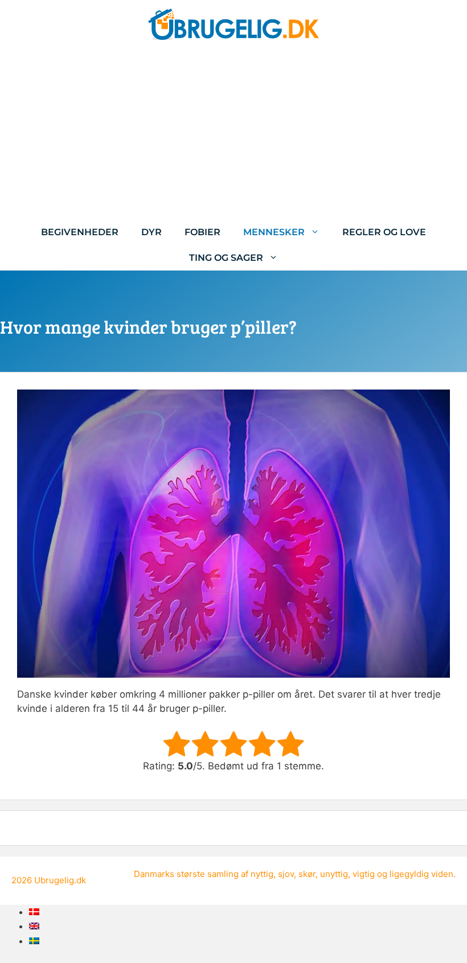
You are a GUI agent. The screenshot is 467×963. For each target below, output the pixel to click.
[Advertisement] (233, 134)
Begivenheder (79, 232)
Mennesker (274, 232)
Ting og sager (226, 257)
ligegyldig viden (421, 873)
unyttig (334, 873)
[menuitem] (34, 911)
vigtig (364, 873)
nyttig (262, 873)
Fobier (202, 232)
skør (307, 873)
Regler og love (384, 232)
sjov (286, 873)
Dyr (151, 232)
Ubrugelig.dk (60, 880)
